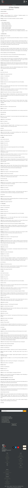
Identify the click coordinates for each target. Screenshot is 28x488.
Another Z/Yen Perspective (5, 419)
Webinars (21, 454)
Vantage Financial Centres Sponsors (7, 472)
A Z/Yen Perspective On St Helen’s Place (7, 418)
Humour (10, 4)
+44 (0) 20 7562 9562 (14, 423)
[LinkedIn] (16, 447)
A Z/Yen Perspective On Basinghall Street (7, 417)
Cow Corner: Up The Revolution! (6, 422)
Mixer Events (20, 455)
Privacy (8, 486)
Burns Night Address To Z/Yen (6, 421)
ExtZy (7, 480)
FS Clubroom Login (7, 475)
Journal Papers (20, 461)
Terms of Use (15, 486)
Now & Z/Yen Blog (21, 463)
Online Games (7, 482)
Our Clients (7, 456)
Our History (7, 454)
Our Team (7, 455)
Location (7, 461)
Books (20, 462)
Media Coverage (21, 466)
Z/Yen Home (2, 4)
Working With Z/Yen (7, 462)
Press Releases (20, 467)
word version (6, 13)
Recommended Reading (7, 483)
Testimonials (7, 458)
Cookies (10, 486)
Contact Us (7, 459)
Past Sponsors (7, 471)
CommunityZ (6, 4)
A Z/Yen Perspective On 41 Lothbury (6, 416)
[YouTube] (18, 447)
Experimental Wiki (7, 481)
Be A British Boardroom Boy (5, 420)
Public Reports (20, 460)
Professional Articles (20, 459)
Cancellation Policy (20, 486)
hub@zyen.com (14, 424)
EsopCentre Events (21, 456)
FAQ (7, 460)
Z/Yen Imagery (7, 484)
